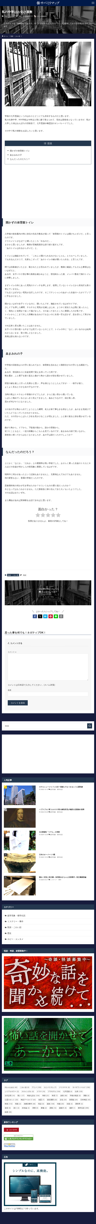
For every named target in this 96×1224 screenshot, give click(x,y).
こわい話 (24, 1087)
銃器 (8, 1112)
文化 (63, 1099)
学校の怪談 (75, 1095)
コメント (12, 651)
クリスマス (64, 1087)
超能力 (62, 1108)
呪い (21, 1095)
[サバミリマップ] (48, 3)
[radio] (38, 515)
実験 (86, 1095)
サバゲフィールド (81, 1087)
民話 (41, 1103)
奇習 (55, 1095)
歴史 (9, 933)
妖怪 (63, 1095)
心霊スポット (11, 1099)
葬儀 (44, 1108)
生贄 (69, 1103)
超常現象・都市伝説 (16, 915)
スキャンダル (28, 1091)
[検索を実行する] (89, 726)
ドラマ (41, 1091)
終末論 (26, 1108)
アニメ (36, 1087)
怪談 (20, 16)
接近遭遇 (52, 1099)
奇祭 (45, 1095)
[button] (35, 616)
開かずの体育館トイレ (20, 150)
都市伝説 (83, 1108)
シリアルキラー (12, 1091)
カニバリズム (50, 1087)
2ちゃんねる (11, 1087)
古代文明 (10, 1095)
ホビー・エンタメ (15, 939)
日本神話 (85, 1099)
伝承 (78, 1091)
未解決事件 (29, 1103)
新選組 (73, 1099)
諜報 (53, 1108)
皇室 (8, 1108)
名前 (9, 690)
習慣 (35, 1108)
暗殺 (18, 1103)
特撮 (60, 1103)
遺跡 (72, 1108)
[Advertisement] (48, 189)
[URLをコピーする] (61, 616)
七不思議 (67, 1091)
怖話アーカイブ (28, 1099)
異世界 (79, 1103)
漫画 (50, 1103)
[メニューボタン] (93, 3)
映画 (8, 1103)
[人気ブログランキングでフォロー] (18, 1139)
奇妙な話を (33, 1095)
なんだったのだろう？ (20, 159)
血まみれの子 (16, 154)
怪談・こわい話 (9, 16)
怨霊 (41, 1099)
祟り (16, 1108)
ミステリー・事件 (15, 921)
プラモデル (54, 1091)
